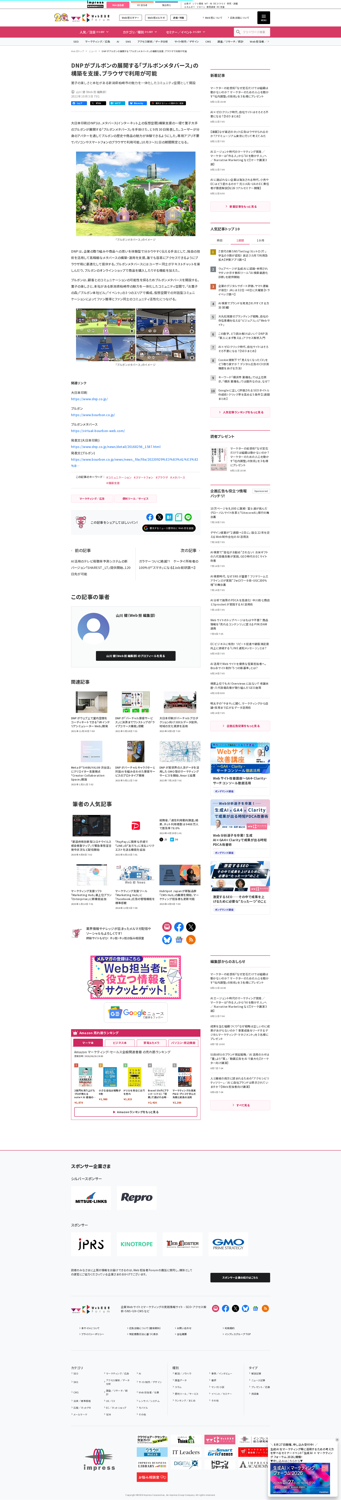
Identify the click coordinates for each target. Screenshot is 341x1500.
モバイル (143, 1407)
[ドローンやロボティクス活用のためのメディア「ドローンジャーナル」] (219, 1466)
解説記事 (256, 1373)
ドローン (200, 7)
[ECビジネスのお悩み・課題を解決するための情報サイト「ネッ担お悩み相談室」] (152, 1478)
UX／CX (110, 1401)
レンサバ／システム (149, 1401)
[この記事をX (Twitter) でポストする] (159, 517)
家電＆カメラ (151, 1043)
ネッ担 (113, 938)
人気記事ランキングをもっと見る (243, 412)
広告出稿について (239, 17)
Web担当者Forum (90, 17)
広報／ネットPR (82, 1407)
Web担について (213, 17)
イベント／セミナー (221, 1393)
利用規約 (230, 1328)
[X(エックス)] (191, 927)
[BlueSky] (167, 939)
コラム (178, 1387)
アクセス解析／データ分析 (152, 41)
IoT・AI (208, 4)
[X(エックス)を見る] (235, 1308)
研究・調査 (232, 4)
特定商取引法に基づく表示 (143, 1334)
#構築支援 (113, 483)
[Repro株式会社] (137, 1198)
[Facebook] (179, 927)
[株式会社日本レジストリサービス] (91, 1244)
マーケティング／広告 (97, 41)
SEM (108, 1414)
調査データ (181, 1380)
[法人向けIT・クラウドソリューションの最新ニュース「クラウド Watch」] (152, 1453)
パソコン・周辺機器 (183, 1043)
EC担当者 (142, 5)
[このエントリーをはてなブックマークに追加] (169, 517)
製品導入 (166, 5)
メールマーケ (80, 1414)
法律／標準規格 (82, 1401)
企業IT (187, 4)
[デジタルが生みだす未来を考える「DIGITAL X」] (186, 1466)
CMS (208, 41)
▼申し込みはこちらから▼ (286, 1461)
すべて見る (243, 1105)
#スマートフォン (143, 477)
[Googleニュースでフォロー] (255, 1308)
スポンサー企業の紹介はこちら (240, 1277)
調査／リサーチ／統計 (230, 41)
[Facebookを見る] (225, 1308)
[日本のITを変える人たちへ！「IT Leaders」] (186, 1453)
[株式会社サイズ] (182, 1244)
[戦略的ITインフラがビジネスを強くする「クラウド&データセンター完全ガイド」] (152, 1441)
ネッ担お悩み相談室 (131, 938)
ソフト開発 (197, 4)
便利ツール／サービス (187, 1393)
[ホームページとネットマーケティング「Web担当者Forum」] (219, 1441)
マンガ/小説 (217, 1387)
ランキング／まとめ (185, 1400)
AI (118, 41)
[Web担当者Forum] (90, 1310)
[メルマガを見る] (215, 1308)
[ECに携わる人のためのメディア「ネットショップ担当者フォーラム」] (253, 1453)
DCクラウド (219, 4)
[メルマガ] (167, 927)
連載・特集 (178, 17)
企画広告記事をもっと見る (243, 726)
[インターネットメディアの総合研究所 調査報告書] (253, 1441)
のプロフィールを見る (135, 656)
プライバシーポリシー (92, 1334)
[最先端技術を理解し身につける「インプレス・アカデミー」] (253, 1466)
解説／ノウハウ (183, 1373)
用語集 (255, 1393)
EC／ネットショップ (116, 1407)
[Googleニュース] (179, 939)
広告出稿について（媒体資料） (145, 1328)
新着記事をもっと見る (243, 206)
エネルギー (189, 7)
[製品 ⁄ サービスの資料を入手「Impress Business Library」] (152, 1466)
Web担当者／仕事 (261, 41)
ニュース (93, 51)
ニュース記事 (258, 1380)
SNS (128, 41)
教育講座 (211, 7)
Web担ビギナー (130, 17)
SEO (76, 41)
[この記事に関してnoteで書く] (178, 517)
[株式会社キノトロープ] (137, 1244)
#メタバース (177, 477)
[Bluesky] (245, 1308)
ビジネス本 (120, 1043)
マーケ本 (88, 1043)
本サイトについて (90, 1328)
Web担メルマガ (156, 17)
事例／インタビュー (221, 1373)
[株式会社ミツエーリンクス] (91, 1198)
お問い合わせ (184, 1328)
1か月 (260, 240)
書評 (213, 1380)
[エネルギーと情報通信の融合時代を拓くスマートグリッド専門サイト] (219, 1453)
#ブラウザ (162, 477)
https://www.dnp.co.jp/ (89, 398)
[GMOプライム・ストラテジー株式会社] (228, 1244)
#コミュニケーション (118, 477)
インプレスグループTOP (238, 1334)
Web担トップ (77, 51)
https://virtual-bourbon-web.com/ (98, 430)
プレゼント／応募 (260, 1387)
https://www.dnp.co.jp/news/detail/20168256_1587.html (116, 446)
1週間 (240, 240)
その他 (142, 1414)
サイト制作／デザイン (186, 41)
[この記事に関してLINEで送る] (188, 517)
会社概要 (182, 1334)
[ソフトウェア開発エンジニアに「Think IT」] (186, 1441)
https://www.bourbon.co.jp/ (93, 414)
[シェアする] (149, 517)
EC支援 (220, 7)
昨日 (220, 240)
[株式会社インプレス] (99, 1460)
